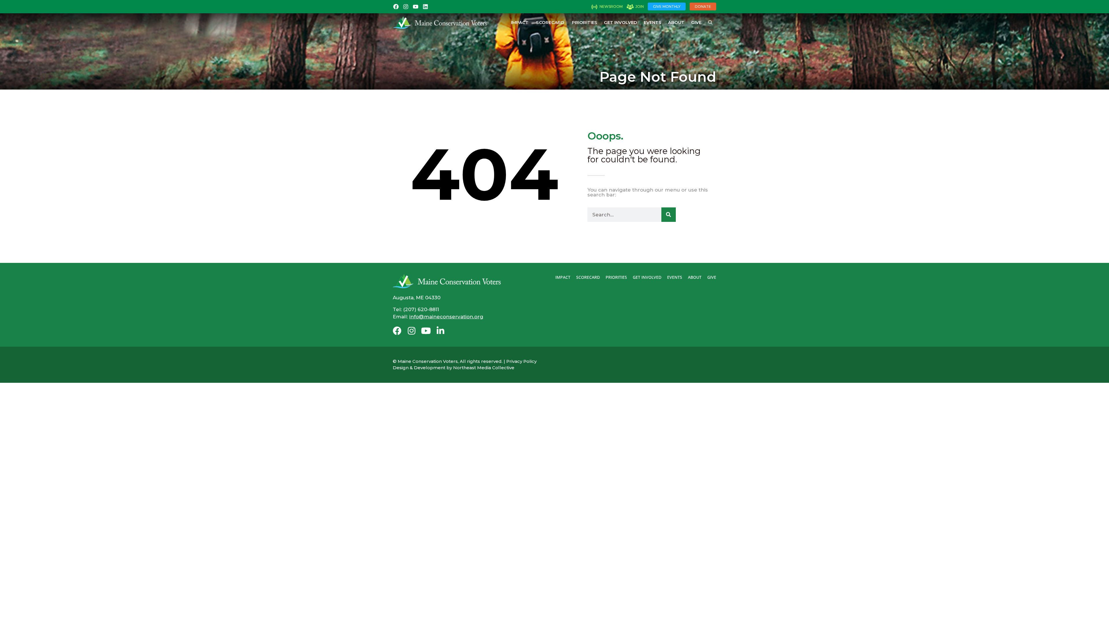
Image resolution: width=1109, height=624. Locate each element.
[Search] (668, 214)
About (676, 22)
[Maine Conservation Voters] (442, 22)
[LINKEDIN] (425, 6)
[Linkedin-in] (440, 330)
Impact (520, 22)
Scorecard (550, 22)
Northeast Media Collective (483, 367)
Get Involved (620, 22)
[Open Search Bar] (710, 22)
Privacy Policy (521, 361)
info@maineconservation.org (446, 317)
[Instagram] (411, 330)
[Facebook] (397, 330)
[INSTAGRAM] (406, 6)
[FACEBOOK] (396, 6)
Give (696, 22)
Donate (703, 6)
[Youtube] (426, 330)
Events (652, 22)
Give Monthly (666, 6)
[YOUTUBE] (415, 6)
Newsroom (611, 6)
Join (639, 6)
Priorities (584, 22)
